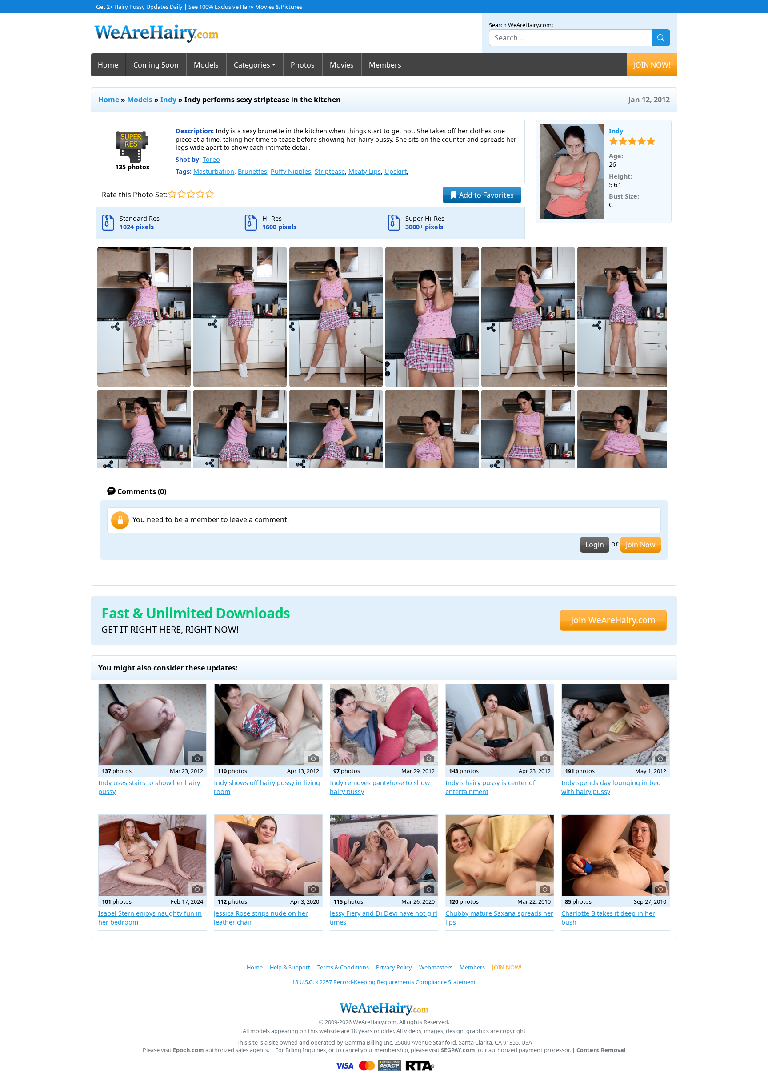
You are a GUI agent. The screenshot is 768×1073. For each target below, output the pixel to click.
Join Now (641, 545)
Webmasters (435, 967)
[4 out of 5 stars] (200, 193)
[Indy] (572, 171)
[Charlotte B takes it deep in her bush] (615, 855)
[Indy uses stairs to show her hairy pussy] (152, 725)
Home (108, 65)
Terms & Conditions (343, 967)
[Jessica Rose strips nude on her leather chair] (268, 855)
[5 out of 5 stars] (209, 193)
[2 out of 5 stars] (181, 193)
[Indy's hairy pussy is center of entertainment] (499, 725)
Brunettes (252, 171)
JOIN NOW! (652, 65)
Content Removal (601, 1050)
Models (206, 65)
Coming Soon (156, 65)
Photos (303, 65)
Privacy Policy (394, 967)
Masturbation (213, 171)
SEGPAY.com (458, 1050)
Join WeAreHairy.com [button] (613, 620)
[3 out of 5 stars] (191, 193)
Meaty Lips (364, 171)
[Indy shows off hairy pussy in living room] (268, 725)
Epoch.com (188, 1050)
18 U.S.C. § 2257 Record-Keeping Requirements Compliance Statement (384, 982)
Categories (252, 65)
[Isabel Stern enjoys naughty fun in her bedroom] (152, 855)
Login (594, 545)
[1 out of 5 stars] (172, 193)
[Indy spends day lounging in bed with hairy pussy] (615, 725)
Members (385, 65)
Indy (168, 99)
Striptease (330, 171)
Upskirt (395, 171)
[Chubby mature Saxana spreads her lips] (499, 855)
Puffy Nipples (291, 171)
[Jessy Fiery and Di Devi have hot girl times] (384, 855)
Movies (342, 65)
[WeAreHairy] (384, 1008)
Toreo (211, 159)
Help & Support (290, 967)
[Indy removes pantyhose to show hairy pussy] (384, 725)
